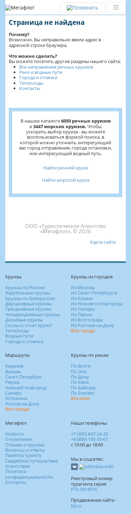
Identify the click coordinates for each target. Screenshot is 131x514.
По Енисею (82, 393)
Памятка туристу (23, 455)
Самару (13, 393)
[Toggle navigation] (116, 7)
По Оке (78, 371)
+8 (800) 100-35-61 (89, 439)
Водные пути (19, 336)
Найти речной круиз (65, 168)
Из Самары (83, 309)
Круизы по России (25, 287)
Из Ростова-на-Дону (92, 325)
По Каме (80, 382)
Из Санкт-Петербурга (94, 293)
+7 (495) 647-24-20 (89, 434)
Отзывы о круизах (25, 445)
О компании (18, 439)
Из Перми (81, 314)
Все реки (80, 398)
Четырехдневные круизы (32, 314)
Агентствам (17, 466)
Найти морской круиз (65, 180)
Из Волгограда (87, 320)
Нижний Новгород (25, 387)
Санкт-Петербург (23, 377)
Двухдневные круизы (28, 303)
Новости (14, 434)
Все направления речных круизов (56, 67)
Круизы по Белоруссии (30, 298)
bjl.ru (76, 505)
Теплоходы (31, 83)
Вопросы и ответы (25, 450)
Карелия (14, 366)
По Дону (80, 377)
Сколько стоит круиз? (28, 325)
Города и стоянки (38, 77)
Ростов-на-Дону (22, 404)
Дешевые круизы (24, 320)
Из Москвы (83, 287)
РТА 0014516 (84, 489)
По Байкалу (83, 387)
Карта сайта (103, 242)
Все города (83, 330)
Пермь (12, 382)
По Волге (80, 366)
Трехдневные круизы (28, 309)
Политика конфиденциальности (29, 474)
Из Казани (82, 298)
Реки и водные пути (40, 72)
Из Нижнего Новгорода (97, 303)
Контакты (29, 88)
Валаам (13, 371)
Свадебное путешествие (31, 461)
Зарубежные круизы (27, 293)
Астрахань (16, 398)
